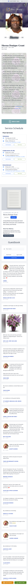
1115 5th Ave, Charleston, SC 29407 (13, 142)
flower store (18, 108)
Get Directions (8, 144)
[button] (14, 323)
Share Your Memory (8, 235)
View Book (6, 217)
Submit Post (14, 257)
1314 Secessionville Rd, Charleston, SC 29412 (15, 156)
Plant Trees (20, 144)
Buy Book (14, 217)
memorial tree (19, 106)
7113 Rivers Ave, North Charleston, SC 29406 (15, 171)
